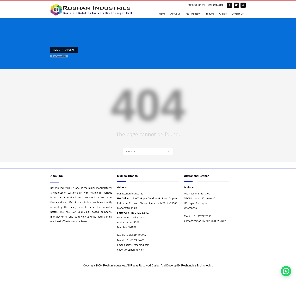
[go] (169, 151)
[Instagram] (243, 5)
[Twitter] (236, 5)
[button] (286, 271)
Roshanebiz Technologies (197, 265)
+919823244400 (215, 5)
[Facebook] (229, 5)
